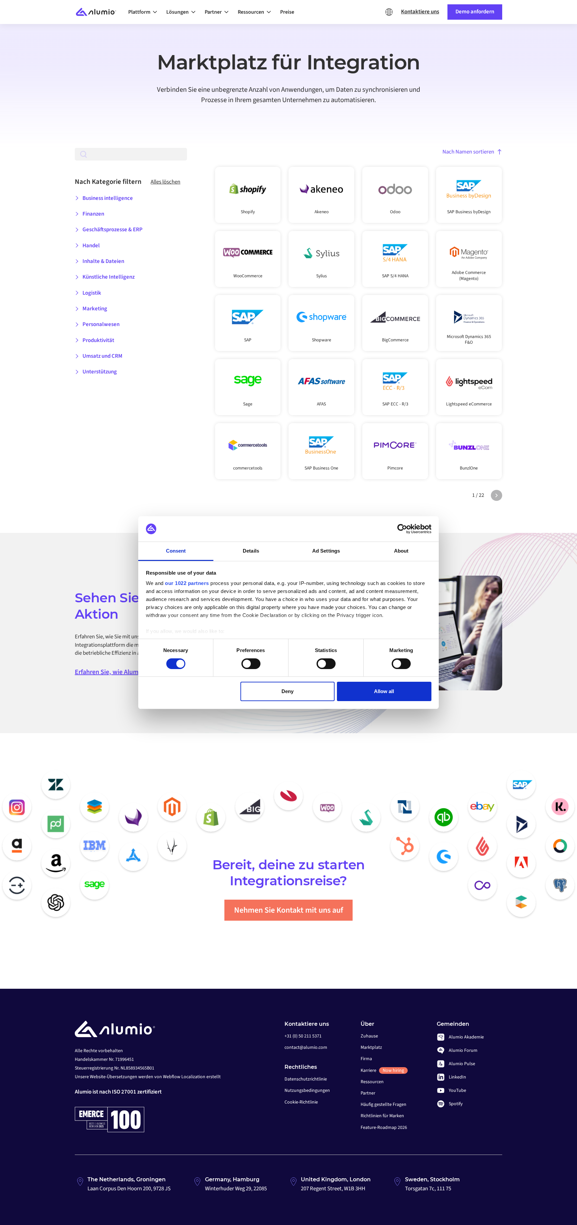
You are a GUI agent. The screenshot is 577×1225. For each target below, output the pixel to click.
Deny (287, 691)
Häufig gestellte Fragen (383, 1104)
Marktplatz (371, 1047)
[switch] (250, 663)
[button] (145, 12)
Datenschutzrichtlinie (305, 1079)
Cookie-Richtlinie (301, 1102)
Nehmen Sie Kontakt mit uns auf (288, 910)
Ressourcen (372, 1082)
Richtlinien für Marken (382, 1116)
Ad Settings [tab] (326, 551)
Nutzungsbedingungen (307, 1090)
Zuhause (369, 1036)
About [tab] (401, 551)
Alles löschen (165, 182)
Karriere (382, 1070)
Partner (368, 1093)
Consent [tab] (176, 551)
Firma (366, 1058)
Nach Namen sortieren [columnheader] (468, 152)
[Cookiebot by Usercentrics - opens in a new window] (402, 529)
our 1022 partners (187, 583)
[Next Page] (496, 495)
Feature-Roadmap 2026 (384, 1127)
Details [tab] (251, 551)
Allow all (384, 691)
